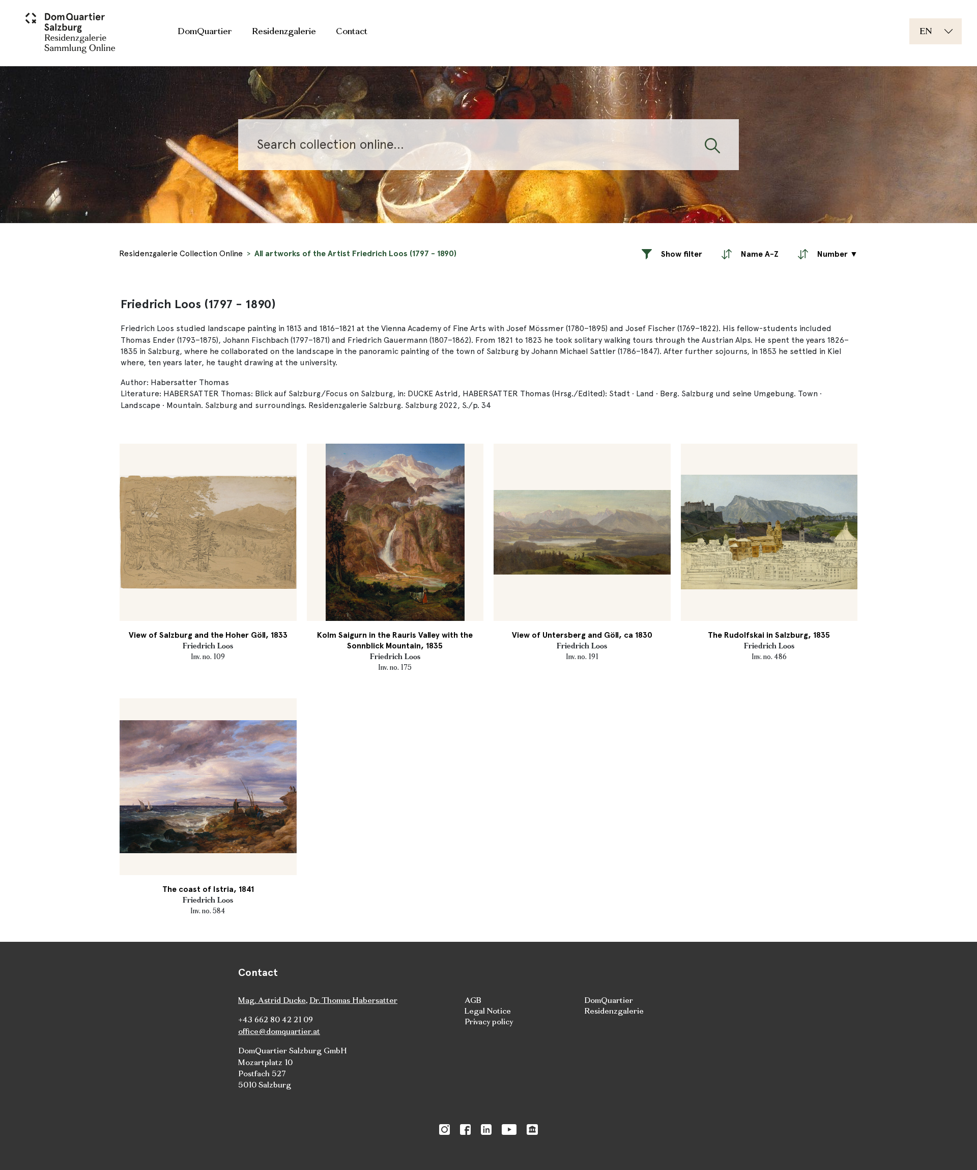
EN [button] (925, 31)
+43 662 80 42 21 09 (275, 1019)
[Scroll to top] (954, 1147)
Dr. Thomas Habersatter (353, 1000)
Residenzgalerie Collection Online (181, 253)
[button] (672, 253)
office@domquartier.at (279, 1031)
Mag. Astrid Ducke (272, 1000)
